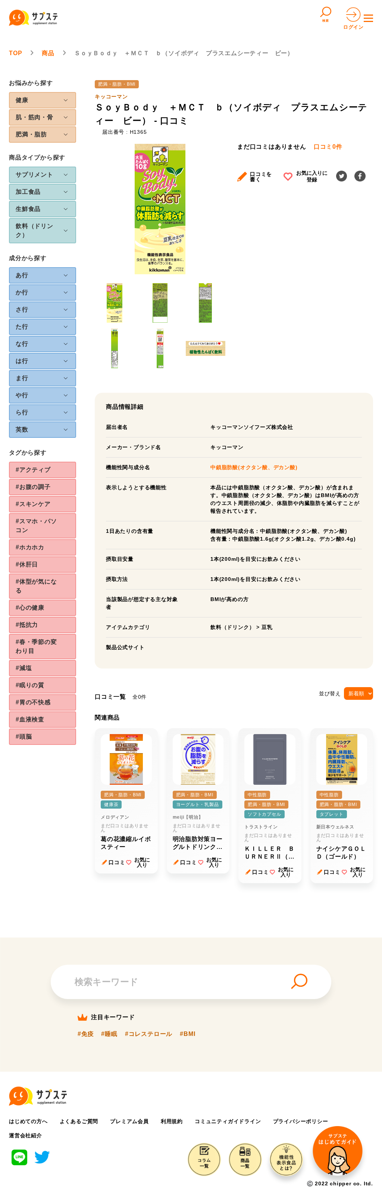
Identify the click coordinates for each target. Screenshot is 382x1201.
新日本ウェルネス (335, 826)
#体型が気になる (36, 586)
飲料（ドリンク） (232, 627)
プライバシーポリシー (300, 1121)
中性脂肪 (257, 794)
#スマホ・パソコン (36, 525)
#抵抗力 (27, 625)
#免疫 (86, 1034)
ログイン (353, 27)
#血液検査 (30, 719)
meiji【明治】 (188, 817)
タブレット (332, 814)
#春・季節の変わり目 (36, 646)
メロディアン (115, 817)
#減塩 (24, 668)
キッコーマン (111, 96)
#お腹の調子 (33, 487)
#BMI (187, 1034)
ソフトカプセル (264, 814)
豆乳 (267, 627)
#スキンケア (33, 504)
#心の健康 (30, 607)
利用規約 (172, 1121)
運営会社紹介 (25, 1135)
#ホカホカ (30, 547)
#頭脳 (24, 736)
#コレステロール (148, 1034)
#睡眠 (109, 1034)
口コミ (117, 862)
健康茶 (111, 804)
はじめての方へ (28, 1121)
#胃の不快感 (33, 702)
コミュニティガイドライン (228, 1121)
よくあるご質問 (79, 1121)
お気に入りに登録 (312, 176)
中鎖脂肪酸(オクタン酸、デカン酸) (254, 467)
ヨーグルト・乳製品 (197, 804)
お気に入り (142, 862)
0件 (328, 147)
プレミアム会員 (129, 1121)
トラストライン (261, 826)
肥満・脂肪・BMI (116, 84)
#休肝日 (27, 564)
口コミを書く (261, 176)
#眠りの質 (30, 685)
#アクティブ (33, 470)
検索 (325, 20)
